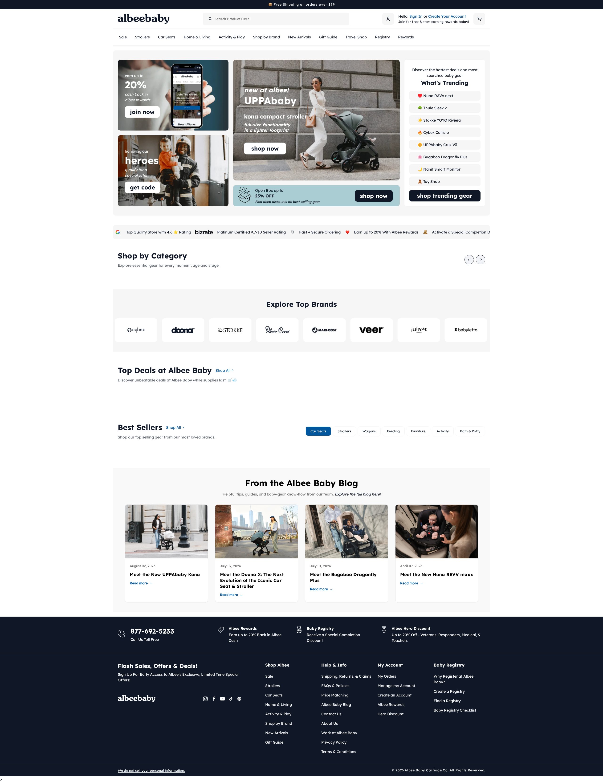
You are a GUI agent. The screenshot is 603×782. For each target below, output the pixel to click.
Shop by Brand (278, 723)
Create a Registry (449, 691)
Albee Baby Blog (336, 704)
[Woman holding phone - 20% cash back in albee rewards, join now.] (173, 95)
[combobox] (276, 19)
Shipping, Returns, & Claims (346, 676)
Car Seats (274, 695)
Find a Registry (447, 700)
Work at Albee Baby (339, 732)
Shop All (223, 370)
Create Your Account (447, 16)
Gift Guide (274, 742)
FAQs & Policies (335, 685)
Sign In (416, 16)
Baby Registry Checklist (455, 710)
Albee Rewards (391, 704)
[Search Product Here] (210, 19)
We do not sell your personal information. (151, 770)
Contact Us (331, 714)
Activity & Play (278, 714)
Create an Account (395, 695)
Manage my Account (396, 685)
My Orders (387, 676)
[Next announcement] (483, 4)
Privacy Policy (333, 742)
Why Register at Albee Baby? (453, 679)
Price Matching (334, 695)
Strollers (272, 685)
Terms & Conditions (338, 751)
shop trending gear (445, 195)
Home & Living (278, 704)
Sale (269, 676)
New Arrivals (276, 732)
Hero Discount (390, 714)
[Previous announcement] (119, 4)
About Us (329, 723)
